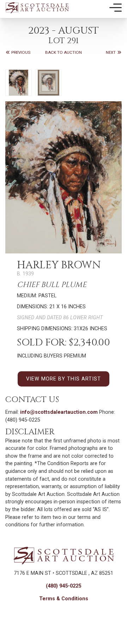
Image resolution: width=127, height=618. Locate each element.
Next (111, 52)
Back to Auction (63, 52)
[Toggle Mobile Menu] (115, 8)
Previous (20, 52)
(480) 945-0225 (63, 586)
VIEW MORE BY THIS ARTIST (63, 379)
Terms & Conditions (63, 599)
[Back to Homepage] (37, 7)
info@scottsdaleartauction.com (59, 412)
